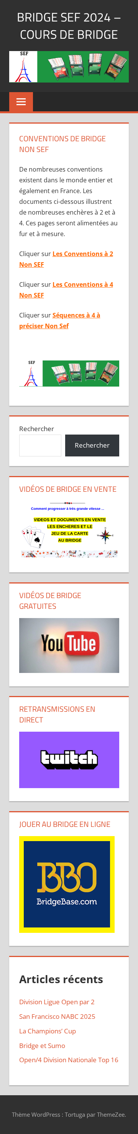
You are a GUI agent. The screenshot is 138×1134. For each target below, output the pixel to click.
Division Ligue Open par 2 (57, 1001)
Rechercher (36, 428)
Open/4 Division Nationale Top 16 (68, 1059)
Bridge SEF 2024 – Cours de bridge (69, 25)
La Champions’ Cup (47, 1031)
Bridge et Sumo (42, 1045)
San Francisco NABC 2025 (57, 1016)
